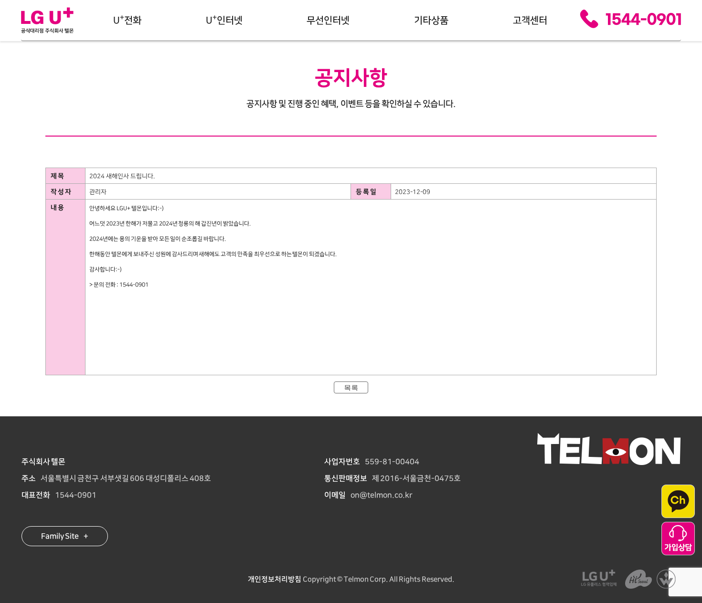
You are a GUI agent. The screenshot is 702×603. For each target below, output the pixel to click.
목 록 (350, 388)
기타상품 (431, 20)
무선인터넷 (328, 20)
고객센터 (530, 20)
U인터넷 (224, 19)
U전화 (127, 19)
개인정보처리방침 (274, 579)
